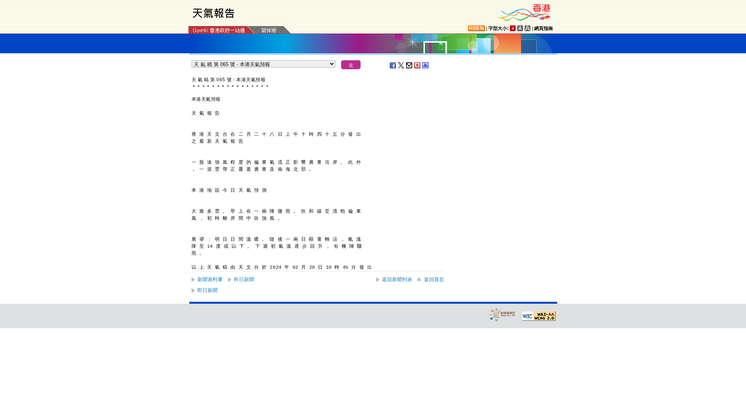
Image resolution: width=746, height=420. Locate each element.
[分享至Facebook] (393, 65)
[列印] (425, 65)
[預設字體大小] (513, 28)
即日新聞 (207, 290)
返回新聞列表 (397, 279)
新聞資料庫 (210, 279)
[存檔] (417, 65)
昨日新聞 (244, 279)
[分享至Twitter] (401, 65)
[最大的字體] (528, 28)
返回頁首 (434, 279)
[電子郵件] (409, 65)
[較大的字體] (520, 28)
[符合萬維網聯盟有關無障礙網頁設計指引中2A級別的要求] (538, 316)
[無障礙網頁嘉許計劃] (502, 314)
